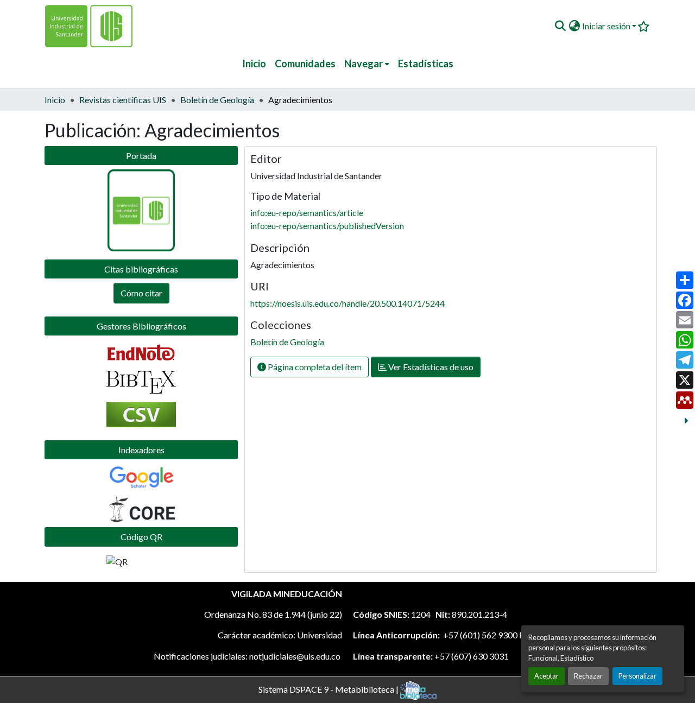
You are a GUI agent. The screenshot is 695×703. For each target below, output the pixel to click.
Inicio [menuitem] (254, 63)
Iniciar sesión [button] (607, 26)
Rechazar (588, 676)
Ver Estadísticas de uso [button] (430, 367)
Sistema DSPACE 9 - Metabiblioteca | (329, 688)
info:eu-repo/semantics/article (306, 212)
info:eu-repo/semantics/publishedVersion (327, 225)
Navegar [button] (363, 63)
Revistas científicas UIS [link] (122, 99)
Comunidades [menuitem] (305, 63)
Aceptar (546, 676)
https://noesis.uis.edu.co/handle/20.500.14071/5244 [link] (347, 303)
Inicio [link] (55, 99)
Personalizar (637, 676)
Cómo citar (141, 293)
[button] (560, 26)
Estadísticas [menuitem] (425, 63)
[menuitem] (366, 63)
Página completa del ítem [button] (314, 367)
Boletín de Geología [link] (217, 99)
